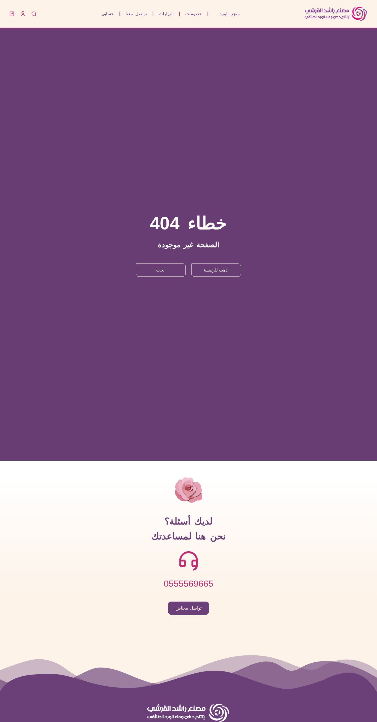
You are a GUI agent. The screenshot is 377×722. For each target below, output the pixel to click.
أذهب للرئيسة (216, 270)
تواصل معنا (136, 13)
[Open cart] (12, 14)
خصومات (193, 13)
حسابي (107, 13)
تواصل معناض (189, 608)
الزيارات (166, 13)
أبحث (161, 270)
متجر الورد (230, 13)
